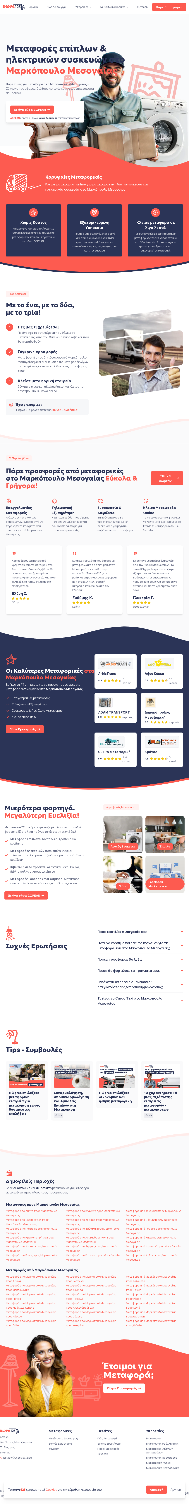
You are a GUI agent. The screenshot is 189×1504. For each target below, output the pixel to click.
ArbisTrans (107, 673)
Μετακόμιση (153, 1438)
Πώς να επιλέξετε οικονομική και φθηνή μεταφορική (115, 1097)
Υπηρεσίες (81, 7)
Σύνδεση (142, 7)
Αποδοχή (156, 1489)
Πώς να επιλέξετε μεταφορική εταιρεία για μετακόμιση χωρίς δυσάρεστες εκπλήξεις (24, 1103)
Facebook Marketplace (157, 884)
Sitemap (5, 1452)
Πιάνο (123, 886)
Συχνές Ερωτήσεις (64, 410)
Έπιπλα (165, 846)
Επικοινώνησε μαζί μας (17, 1457)
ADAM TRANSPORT (114, 712)
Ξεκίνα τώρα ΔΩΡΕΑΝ (30, 109)
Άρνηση (176, 1490)
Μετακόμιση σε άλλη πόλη (162, 1443)
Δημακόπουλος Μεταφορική (157, 715)
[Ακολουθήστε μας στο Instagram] (187, 1493)
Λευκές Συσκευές (123, 846)
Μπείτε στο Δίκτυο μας (63, 1438)
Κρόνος (151, 752)
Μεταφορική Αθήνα (158, 1463)
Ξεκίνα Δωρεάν (165, 478)
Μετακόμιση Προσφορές (161, 1457)
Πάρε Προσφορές (169, 7)
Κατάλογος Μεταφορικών (16, 1442)
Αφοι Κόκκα (154, 673)
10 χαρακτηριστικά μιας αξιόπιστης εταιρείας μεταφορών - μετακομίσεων (160, 1101)
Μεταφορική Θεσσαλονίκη (162, 1468)
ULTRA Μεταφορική (114, 752)
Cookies (51, 1490)
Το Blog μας (7, 1447)
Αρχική (33, 7)
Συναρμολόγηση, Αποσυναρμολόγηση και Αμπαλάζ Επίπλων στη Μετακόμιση (71, 1101)
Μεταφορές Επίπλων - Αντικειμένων (160, 1450)
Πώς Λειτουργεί (56, 7)
